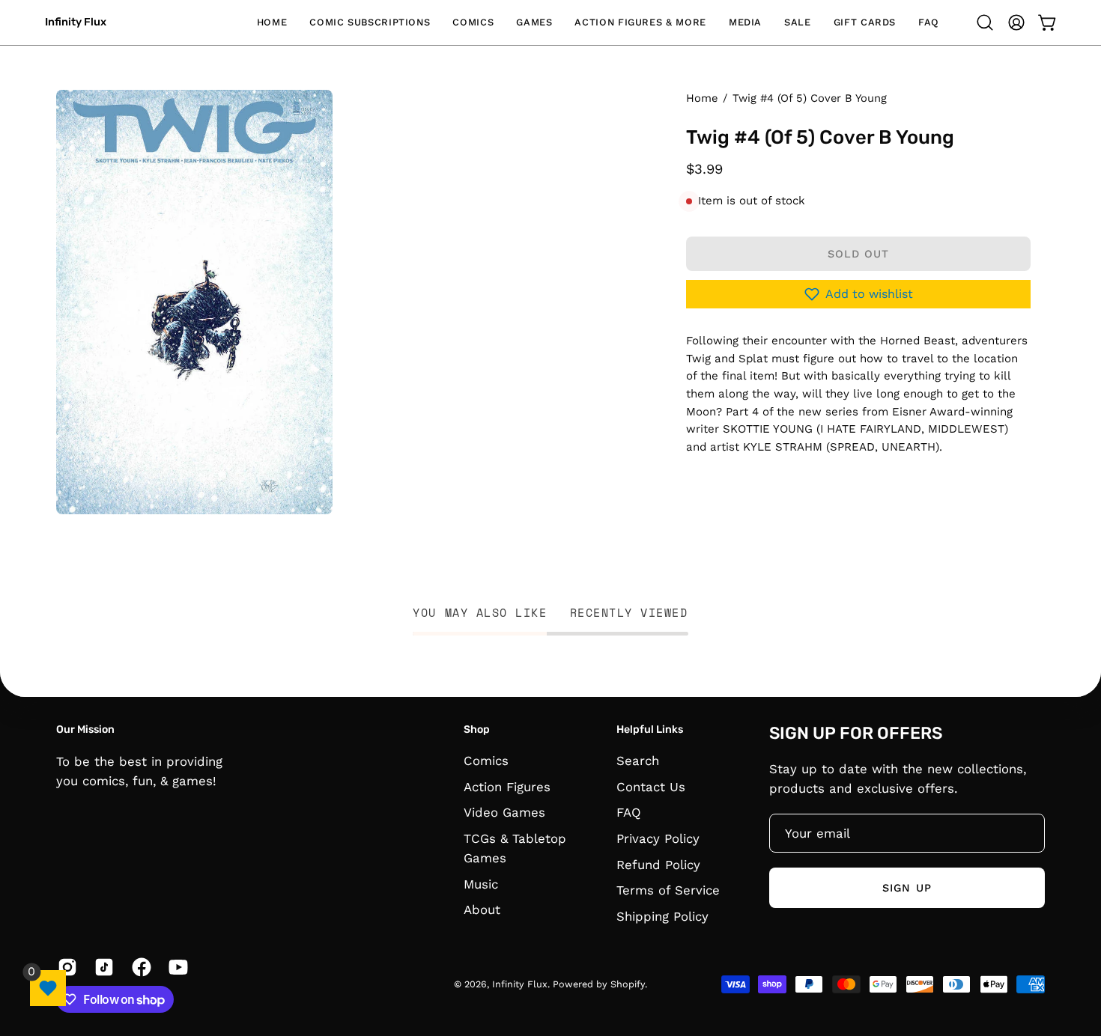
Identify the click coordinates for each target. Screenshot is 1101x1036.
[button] (369, 22)
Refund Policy (658, 864)
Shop (477, 729)
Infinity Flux (75, 22)
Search (637, 760)
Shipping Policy (662, 916)
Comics (486, 760)
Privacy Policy (658, 838)
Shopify (627, 984)
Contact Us (650, 786)
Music (481, 884)
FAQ (628, 812)
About (482, 910)
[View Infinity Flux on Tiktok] (101, 967)
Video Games (504, 812)
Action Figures (507, 786)
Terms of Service (668, 890)
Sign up (907, 887)
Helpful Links (649, 729)
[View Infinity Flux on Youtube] (175, 967)
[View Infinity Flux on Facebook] (139, 967)
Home (702, 98)
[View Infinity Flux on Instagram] (64, 967)
